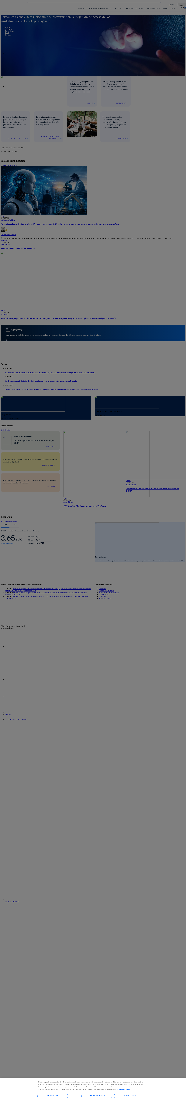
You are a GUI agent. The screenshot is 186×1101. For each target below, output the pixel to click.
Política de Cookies (123, 1089)
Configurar (53, 1096)
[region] (93, 1089)
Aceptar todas (129, 1096)
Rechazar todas (97, 1096)
